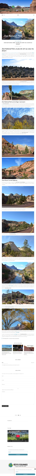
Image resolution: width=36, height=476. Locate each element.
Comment (3, 391)
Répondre (32, 362)
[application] (18, 436)
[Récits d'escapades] (18, 7)
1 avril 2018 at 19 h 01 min (5, 363)
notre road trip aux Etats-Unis (13, 52)
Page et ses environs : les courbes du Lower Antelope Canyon (29, 353)
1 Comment (19, 46)
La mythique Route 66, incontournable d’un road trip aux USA (6, 353)
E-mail (3, 380)
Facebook (10, 420)
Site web (3, 384)
